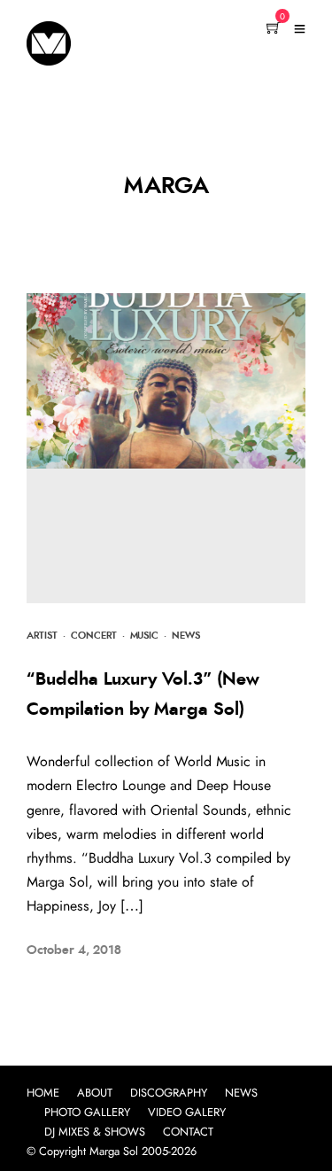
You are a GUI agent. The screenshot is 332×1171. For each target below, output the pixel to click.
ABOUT (94, 1093)
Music (144, 635)
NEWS (241, 1093)
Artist (42, 635)
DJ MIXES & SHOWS (94, 1132)
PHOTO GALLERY (87, 1113)
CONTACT (188, 1132)
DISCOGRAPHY (168, 1093)
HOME (43, 1093)
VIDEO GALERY (187, 1113)
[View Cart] (273, 29)
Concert (94, 635)
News (186, 635)
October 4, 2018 (74, 950)
